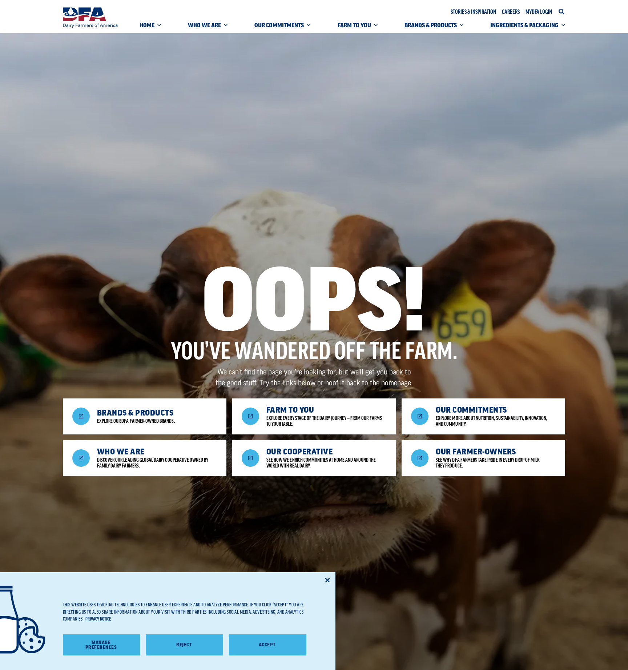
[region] (167, 621)
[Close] (327, 580)
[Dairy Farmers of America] (90, 17)
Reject (184, 644)
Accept (267, 644)
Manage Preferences (101, 645)
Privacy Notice (98, 619)
